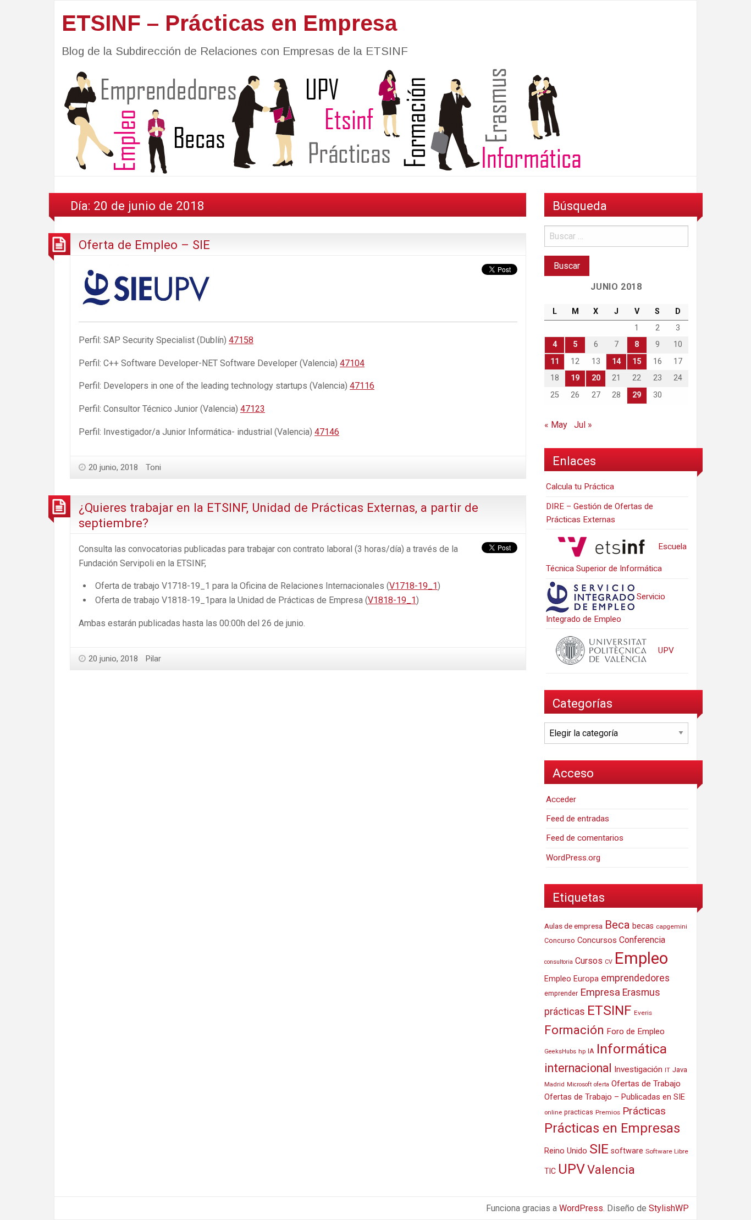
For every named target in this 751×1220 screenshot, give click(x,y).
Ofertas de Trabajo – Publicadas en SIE (614, 1097)
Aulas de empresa (573, 925)
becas (643, 926)
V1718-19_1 (413, 586)
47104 (352, 363)
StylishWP (669, 1208)
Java (679, 1070)
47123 (252, 409)
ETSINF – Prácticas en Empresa (229, 23)
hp (582, 1051)
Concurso (559, 940)
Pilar (153, 659)
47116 (362, 385)
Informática (632, 1049)
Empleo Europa (571, 979)
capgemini (671, 926)
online (553, 1112)
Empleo (641, 958)
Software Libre (666, 1151)
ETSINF (609, 1010)
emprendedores (635, 978)
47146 (326, 432)
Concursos (597, 940)
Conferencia (642, 940)
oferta (601, 1084)
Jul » (583, 424)
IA (591, 1051)
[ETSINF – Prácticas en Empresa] (318, 120)
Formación (574, 1030)
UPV (665, 650)
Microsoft (579, 1084)
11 (554, 361)
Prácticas (644, 1111)
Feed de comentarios (584, 838)
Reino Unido (565, 1151)
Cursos (589, 961)
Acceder (561, 799)
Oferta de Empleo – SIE (144, 245)
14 (616, 361)
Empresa (600, 992)
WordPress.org (573, 858)
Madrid (554, 1084)
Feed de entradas (577, 819)
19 (575, 378)
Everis (643, 1013)
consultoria (558, 961)
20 (596, 378)
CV (608, 961)
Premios (607, 1112)
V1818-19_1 (392, 600)
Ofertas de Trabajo (646, 1084)
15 (636, 361)
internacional (578, 1068)
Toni (153, 467)
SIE (599, 1149)
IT (667, 1070)
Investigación (638, 1069)
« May (555, 424)
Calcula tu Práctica (580, 487)
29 (636, 395)
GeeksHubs (560, 1051)
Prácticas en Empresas (612, 1128)
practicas (578, 1112)
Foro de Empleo (635, 1031)
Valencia (611, 1170)
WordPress (581, 1208)
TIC (550, 1171)
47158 (241, 340)
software (627, 1151)
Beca (617, 924)
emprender (561, 993)
